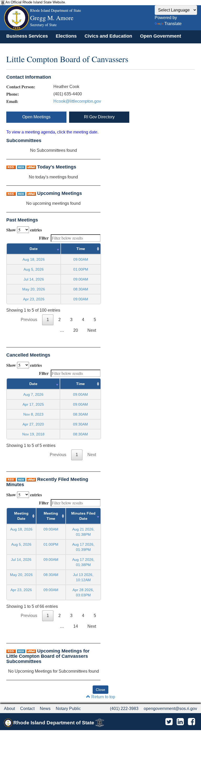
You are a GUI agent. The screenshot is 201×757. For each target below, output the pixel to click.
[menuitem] (27, 36)
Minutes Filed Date (83, 516)
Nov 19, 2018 (33, 434)
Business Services (27, 36)
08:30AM (50, 575)
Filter (44, 238)
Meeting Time (51, 516)
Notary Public (68, 708)
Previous (29, 319)
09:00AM (50, 529)
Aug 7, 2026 (33, 394)
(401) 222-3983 (124, 708)
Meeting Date (21, 516)
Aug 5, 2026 (34, 269)
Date (34, 249)
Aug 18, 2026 (34, 259)
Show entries (24, 230)
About (9, 708)
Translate (173, 23)
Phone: (12, 94)
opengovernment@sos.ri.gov (170, 708)
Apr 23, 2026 (33, 299)
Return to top (102, 697)
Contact (27, 708)
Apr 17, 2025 (33, 404)
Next (91, 330)
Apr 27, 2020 (33, 424)
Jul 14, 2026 (34, 279)
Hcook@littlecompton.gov (77, 101)
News (45, 708)
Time (80, 249)
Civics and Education (108, 36)
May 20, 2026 (33, 289)
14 (75, 626)
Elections (66, 36)
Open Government (160, 36)
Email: (12, 101)
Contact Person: (20, 87)
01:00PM (50, 544)
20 (75, 330)
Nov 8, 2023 (33, 414)
